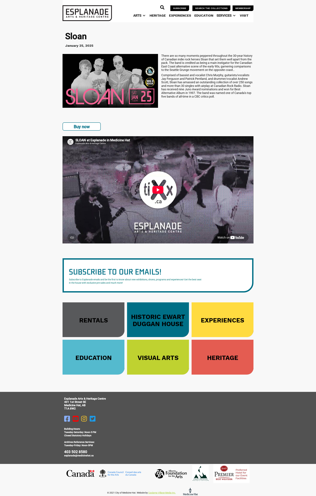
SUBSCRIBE (179, 8)
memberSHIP (243, 8)
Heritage (158, 15)
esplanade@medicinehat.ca (79, 455)
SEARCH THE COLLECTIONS (211, 8)
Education (203, 15)
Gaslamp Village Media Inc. (162, 492)
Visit (244, 15)
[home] (87, 13)
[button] (140, 15)
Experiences (180, 15)
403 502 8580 (75, 452)
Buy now (82, 126)
